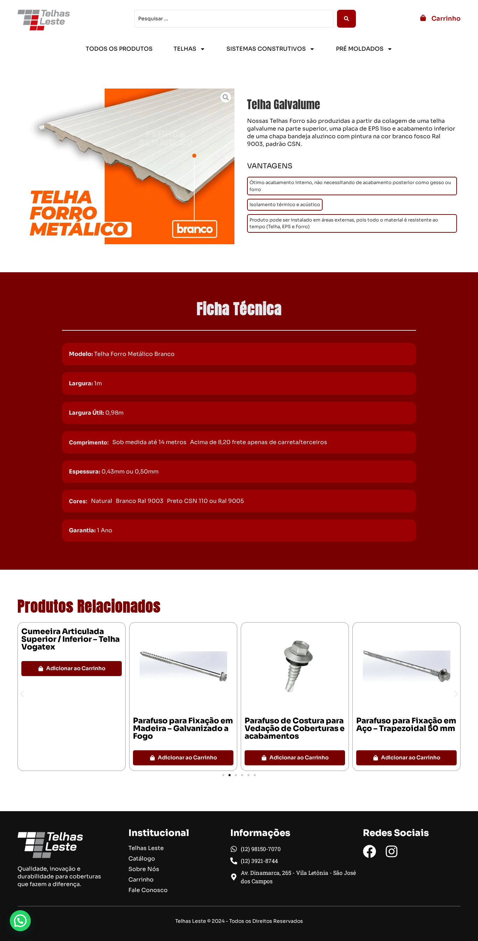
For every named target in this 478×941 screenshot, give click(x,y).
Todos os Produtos (119, 48)
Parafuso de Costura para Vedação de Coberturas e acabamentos (295, 728)
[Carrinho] (423, 18)
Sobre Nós (143, 869)
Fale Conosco (148, 890)
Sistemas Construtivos (266, 48)
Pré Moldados (360, 48)
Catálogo (141, 858)
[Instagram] (391, 851)
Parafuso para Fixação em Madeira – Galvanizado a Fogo (183, 728)
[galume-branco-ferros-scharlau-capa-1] (125, 166)
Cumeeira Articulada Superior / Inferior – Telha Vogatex (70, 639)
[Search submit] (346, 18)
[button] (21, 694)
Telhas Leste (146, 848)
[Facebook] (369, 851)
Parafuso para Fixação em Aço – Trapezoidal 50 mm (406, 724)
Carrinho (446, 18)
